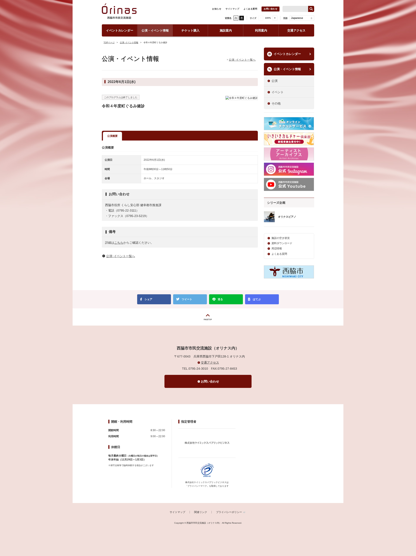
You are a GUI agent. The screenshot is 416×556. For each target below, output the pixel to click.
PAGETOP (208, 317)
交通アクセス (296, 30)
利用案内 (261, 30)
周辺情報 (276, 248)
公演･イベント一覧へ (242, 59)
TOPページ (109, 42)
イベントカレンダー (119, 30)
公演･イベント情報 (129, 42)
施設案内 (226, 30)
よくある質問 (250, 9)
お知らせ (216, 9)
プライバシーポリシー (229, 512)
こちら (118, 242)
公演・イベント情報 (155, 30)
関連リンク (200, 512)
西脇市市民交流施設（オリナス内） (119, 13)
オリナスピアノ (287, 216)
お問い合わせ (270, 9)
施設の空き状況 (280, 238)
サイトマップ (232, 9)
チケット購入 (190, 30)
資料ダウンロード (281, 243)
